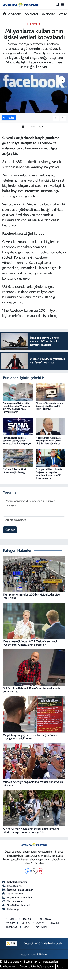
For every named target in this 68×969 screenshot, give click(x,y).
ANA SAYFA (13, 14)
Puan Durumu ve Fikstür (20, 897)
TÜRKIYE (25, 922)
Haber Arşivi (13, 909)
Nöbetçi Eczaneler (17, 881)
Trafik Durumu (15, 893)
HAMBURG (28, 919)
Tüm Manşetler (15, 901)
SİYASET (54, 922)
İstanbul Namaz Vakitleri (20, 889)
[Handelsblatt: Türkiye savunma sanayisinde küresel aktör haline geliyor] (18, 426)
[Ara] (57, 4)
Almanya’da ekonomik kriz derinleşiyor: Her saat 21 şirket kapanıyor (49, 405)
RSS (13, 943)
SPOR (27, 926)
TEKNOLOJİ (34, 24)
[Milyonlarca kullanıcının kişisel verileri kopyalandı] (34, 93)
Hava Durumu (14, 885)
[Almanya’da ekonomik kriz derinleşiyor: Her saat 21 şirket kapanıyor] (50, 391)
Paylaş (10, 117)
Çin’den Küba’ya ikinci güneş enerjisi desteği (14, 471)
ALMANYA (48, 14)
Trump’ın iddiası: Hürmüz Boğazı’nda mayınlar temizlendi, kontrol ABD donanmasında (49, 474)
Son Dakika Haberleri (18, 905)
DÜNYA (40, 922)
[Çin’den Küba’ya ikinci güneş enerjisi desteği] (18, 458)
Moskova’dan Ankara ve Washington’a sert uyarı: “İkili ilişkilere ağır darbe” (48, 440)
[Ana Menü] (62, 4)
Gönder (10, 529)
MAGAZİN (41, 926)
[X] (34, 871)
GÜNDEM (31, 14)
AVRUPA (10, 922)
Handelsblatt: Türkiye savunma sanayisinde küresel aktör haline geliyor (17, 440)
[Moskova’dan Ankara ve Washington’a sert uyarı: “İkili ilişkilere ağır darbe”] (50, 426)
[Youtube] (40, 871)
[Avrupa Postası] (20, 5)
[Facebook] (28, 871)
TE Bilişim (42, 954)
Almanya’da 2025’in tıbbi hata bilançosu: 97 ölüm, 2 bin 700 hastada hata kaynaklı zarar (16, 407)
